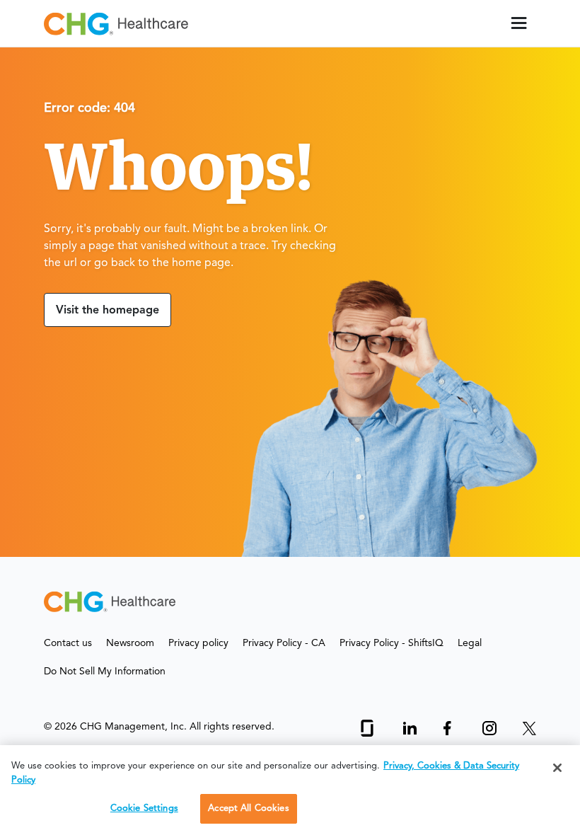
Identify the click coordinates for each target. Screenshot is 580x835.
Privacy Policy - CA (284, 643)
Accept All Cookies (248, 808)
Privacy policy (198, 643)
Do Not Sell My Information (105, 671)
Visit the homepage (107, 310)
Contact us (68, 643)
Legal (470, 643)
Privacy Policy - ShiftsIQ (391, 643)
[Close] (557, 767)
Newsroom (130, 643)
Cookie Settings (144, 808)
